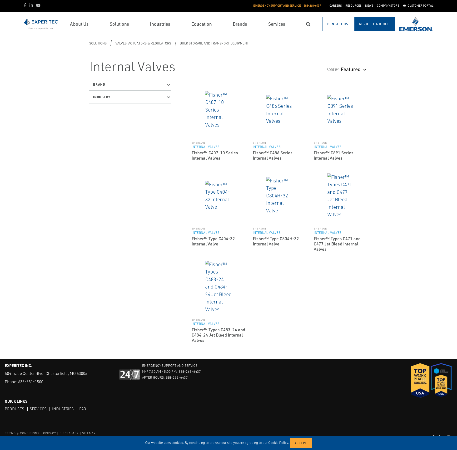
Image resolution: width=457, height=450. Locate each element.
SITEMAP (88, 433)
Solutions (98, 43)
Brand (99, 84)
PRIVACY (49, 433)
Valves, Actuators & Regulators (143, 43)
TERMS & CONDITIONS (22, 433)
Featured (351, 69)
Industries (63, 408)
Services (38, 408)
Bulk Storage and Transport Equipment (214, 43)
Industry (101, 97)
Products (14, 408)
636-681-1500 (30, 381)
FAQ (82, 408)
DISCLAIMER (69, 433)
